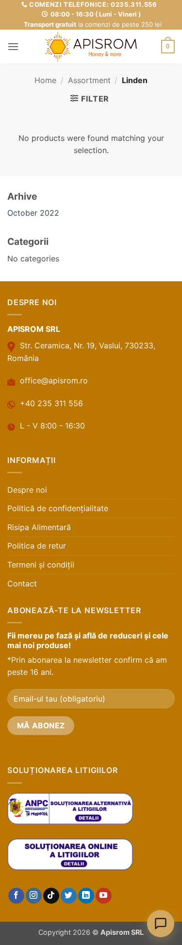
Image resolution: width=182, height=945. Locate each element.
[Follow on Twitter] (69, 896)
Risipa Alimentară (39, 527)
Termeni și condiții (40, 564)
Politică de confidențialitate (57, 508)
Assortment (89, 80)
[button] (13, 46)
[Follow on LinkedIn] (86, 896)
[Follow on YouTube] (104, 896)
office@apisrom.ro (54, 380)
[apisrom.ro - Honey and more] (91, 46)
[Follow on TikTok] (51, 896)
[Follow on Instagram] (34, 896)
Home (45, 80)
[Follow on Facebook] (16, 896)
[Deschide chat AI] (160, 923)
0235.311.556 (134, 4)
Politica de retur (36, 545)
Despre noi (27, 490)
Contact (22, 583)
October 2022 (33, 213)
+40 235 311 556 (51, 403)
